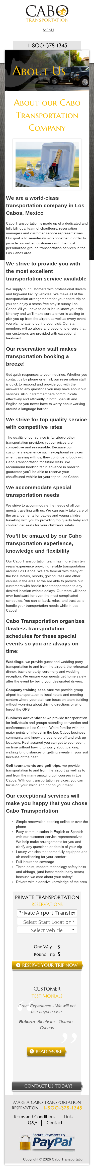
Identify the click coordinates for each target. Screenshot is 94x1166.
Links (68, 1116)
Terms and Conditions (34, 1116)
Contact (55, 1122)
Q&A (33, 1122)
